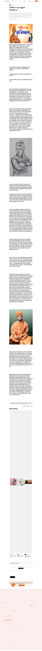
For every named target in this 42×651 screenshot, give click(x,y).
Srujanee (6, 602)
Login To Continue (20, 568)
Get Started (21, 585)
